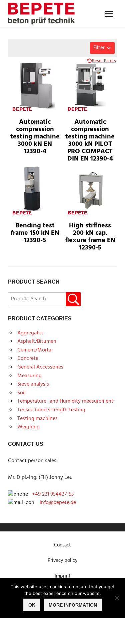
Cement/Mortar (35, 350)
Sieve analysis (33, 384)
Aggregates (30, 333)
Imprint (63, 576)
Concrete (27, 358)
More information (73, 605)
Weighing (28, 427)
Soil (21, 393)
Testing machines (37, 418)
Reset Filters (104, 61)
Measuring (29, 376)
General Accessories (40, 367)
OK (31, 605)
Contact (62, 545)
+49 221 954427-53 (53, 494)
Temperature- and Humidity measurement (65, 401)
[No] (116, 598)
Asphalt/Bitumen (36, 341)
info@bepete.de (56, 502)
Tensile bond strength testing (51, 410)
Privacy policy (62, 560)
